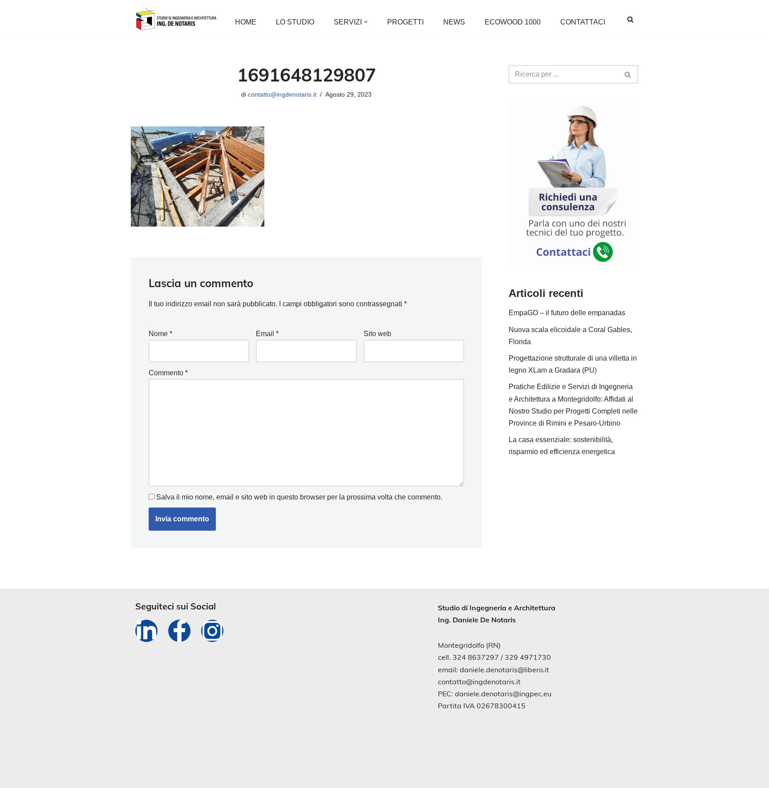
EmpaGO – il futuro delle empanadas (567, 313)
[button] (366, 22)
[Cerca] (630, 19)
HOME (245, 22)
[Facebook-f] (179, 631)
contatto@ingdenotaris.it (282, 94)
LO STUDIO (295, 22)
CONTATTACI (582, 22)
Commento (168, 373)
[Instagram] (212, 631)
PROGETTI (405, 22)
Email (267, 333)
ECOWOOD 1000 (513, 22)
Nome (160, 333)
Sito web (377, 333)
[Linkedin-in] (146, 631)
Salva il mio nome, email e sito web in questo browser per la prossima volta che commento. (299, 497)
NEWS (454, 22)
